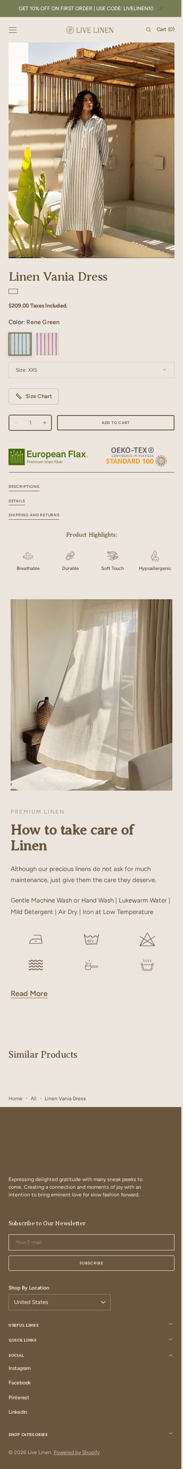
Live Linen (39, 1463)
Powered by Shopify (77, 1463)
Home (16, 1109)
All (34, 1109)
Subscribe (88, 1273)
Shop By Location (29, 1298)
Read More (29, 1004)
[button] (12, 29)
